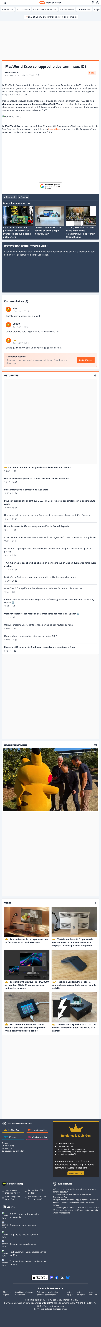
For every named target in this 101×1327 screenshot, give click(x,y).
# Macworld (10, 197)
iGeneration (14, 1137)
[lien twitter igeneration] (62, 1277)
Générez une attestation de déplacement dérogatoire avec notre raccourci (75, 1211)
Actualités (11, 375)
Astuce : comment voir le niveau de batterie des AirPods (73, 1203)
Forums (5, 1143)
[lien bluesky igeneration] (68, 1277)
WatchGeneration (39, 1137)
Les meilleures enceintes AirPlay (12, 1191)
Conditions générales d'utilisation (24, 1293)
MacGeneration (40, 1130)
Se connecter (85, 360)
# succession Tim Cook (45, 9)
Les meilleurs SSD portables (36, 1191)
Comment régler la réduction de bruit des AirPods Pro (76, 1207)
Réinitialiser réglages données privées (50, 1309)
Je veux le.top (8, 1146)
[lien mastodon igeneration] (51, 1277)
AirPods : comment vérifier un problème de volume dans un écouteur (74, 1190)
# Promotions (84, 9)
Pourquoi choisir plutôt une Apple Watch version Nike (75, 1200)
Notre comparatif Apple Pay (12, 1197)
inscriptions (54, 129)
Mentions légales (7, 1293)
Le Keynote (7, 1148)
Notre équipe (70, 1293)
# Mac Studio (23, 9)
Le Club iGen (13, 1130)
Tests (7, 903)
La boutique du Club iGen (13, 1151)
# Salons (23, 197)
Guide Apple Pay (60, 1197)
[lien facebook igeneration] (56, 1277)
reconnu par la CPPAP (42, 1303)
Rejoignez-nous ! (76, 1173)
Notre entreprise (81, 1293)
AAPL (92, 73)
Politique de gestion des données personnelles (47, 1293)
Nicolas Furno (12, 72)
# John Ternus (67, 9)
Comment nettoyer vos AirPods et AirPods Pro (72, 1194)
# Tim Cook (8, 9)
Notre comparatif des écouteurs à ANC (37, 1197)
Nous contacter (93, 1293)
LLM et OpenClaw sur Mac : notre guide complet (52, 16)
